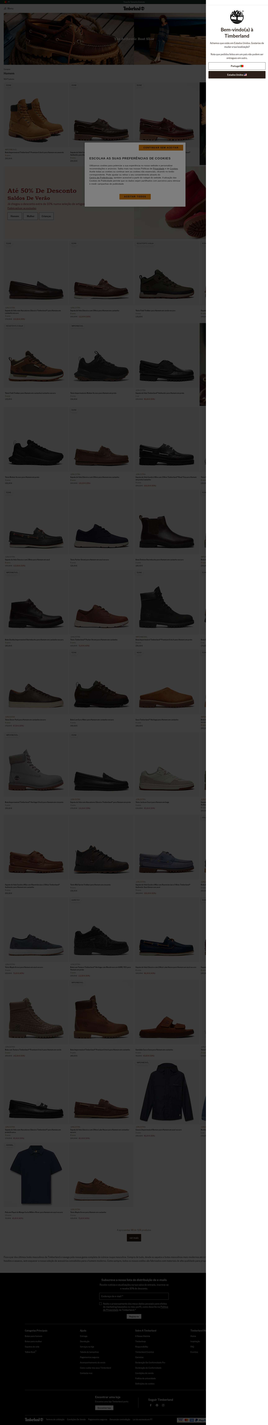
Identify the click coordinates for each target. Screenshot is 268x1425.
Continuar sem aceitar (161, 147)
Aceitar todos (135, 196)
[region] (135, 174)
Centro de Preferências (101, 177)
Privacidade (158, 168)
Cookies (174, 168)
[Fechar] (191, 690)
